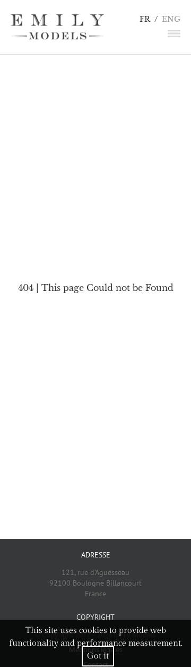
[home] (57, 27)
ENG (171, 19)
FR (145, 19)
